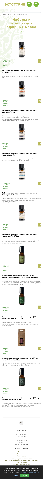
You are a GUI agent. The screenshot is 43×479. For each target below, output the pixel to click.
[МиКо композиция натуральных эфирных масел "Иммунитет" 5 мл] (21, 89)
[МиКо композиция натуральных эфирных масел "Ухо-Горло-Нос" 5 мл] (21, 172)
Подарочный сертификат (22, 464)
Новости (21, 452)
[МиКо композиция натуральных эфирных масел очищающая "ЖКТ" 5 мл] (21, 213)
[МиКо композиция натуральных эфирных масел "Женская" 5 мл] (21, 49)
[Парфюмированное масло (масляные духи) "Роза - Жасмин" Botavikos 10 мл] (21, 337)
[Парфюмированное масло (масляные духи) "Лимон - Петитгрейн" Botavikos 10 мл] (21, 296)
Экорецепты (21, 454)
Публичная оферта (21, 462)
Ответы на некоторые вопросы (21, 458)
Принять (25, 475)
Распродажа (21, 456)
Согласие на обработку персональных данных (21, 460)
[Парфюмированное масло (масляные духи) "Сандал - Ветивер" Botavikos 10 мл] (21, 377)
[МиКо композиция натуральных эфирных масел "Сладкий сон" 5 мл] (21, 132)
